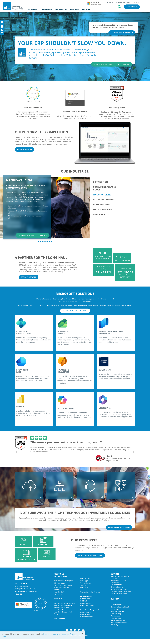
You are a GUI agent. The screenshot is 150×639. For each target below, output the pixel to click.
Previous (16, 452)
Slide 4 (45, 242)
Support (110, 2)
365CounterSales (85, 612)
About (85, 9)
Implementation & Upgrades (120, 576)
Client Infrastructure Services (121, 591)
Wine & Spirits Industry (119, 623)
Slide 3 (43, 242)
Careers (19, 594)
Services (46, 9)
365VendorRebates (86, 617)
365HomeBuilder (85, 603)
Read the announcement (122, 33)
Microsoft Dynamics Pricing (63, 585)
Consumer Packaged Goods (120, 607)
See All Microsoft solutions (75, 311)
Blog (67, 630)
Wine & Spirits (101, 214)
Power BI (83, 585)
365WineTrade (85, 599)
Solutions (33, 9)
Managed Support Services (120, 589)
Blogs (23, 544)
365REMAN (83, 601)
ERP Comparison (59, 583)
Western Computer (13, 6)
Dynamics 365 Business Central (64, 603)
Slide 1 (39, 242)
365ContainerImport (87, 605)
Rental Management (118, 620)
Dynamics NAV (58, 592)
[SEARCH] (119, 6)
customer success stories (26, 558)
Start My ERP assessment (119, 527)
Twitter (75, 630)
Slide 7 (51, 242)
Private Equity (115, 625)
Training (114, 578)
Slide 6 (49, 242)
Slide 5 (47, 242)
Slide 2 (41, 242)
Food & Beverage (102, 209)
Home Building (101, 204)
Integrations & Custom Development (118, 581)
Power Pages (84, 587)
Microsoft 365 (58, 594)
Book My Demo (132, 7)
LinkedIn (71, 630)
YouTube (83, 630)
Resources (74, 9)
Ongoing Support (117, 587)
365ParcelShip (85, 614)
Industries (60, 9)
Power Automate (85, 583)
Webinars (43, 544)
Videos (47, 557)
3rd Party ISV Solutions (61, 587)
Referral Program (123, 2)
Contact (135, 2)
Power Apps (84, 581)
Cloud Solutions (116, 585)
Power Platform (85, 578)
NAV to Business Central (119, 594)
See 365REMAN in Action (73, 235)
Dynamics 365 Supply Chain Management (63, 613)
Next (134, 452)
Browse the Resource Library (90, 555)
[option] (81, 449)
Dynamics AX (58, 590)
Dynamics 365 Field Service (63, 605)
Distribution (100, 181)
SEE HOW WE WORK (24, 149)
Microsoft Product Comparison (64, 581)
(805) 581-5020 (21, 583)
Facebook (79, 630)
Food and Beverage (117, 611)
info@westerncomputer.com (26, 591)
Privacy (86, 635)
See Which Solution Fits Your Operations (111, 64)
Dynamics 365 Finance (61, 608)
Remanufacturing (103, 199)
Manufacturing (102, 194)
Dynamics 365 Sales (60, 610)
